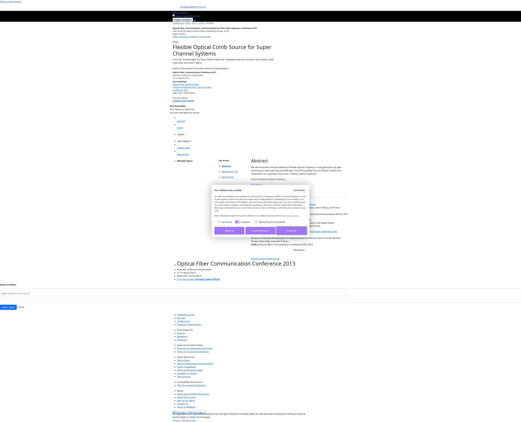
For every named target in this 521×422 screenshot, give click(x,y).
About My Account (186, 397)
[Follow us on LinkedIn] (175, 410)
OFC (188, 23)
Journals (181, 317)
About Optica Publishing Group (193, 394)
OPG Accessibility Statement (191, 385)
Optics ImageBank (186, 366)
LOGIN (183, 7)
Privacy (176, 420)
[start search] (176, 8)
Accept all (291, 230)
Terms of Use (189, 420)
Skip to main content (10, 1)
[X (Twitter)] (173, 410)
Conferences (178, 23)
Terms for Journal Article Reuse (193, 351)
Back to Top (228, 177)
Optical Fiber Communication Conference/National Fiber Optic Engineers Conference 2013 (192, 87)
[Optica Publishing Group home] (186, 15)
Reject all (229, 230)
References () (230, 171)
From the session (198, 279)
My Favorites (179, 412)
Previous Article (259, 258)
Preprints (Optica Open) (189, 324)
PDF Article (224, 160)
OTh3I (201, 23)
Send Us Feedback (186, 407)
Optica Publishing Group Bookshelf (195, 363)
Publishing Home (186, 314)
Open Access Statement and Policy (194, 348)
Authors (181, 333)
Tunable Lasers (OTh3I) (183, 101)
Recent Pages (197, 412)
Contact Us (182, 403)
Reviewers (182, 336)
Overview (300, 190)
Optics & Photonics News (190, 370)
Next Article (273, 258)
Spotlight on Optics (187, 373)
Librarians (182, 339)
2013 (194, 23)
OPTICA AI (200, 7)
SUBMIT (191, 7)
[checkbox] (223, 222)
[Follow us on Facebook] (174, 410)
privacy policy (292, 215)
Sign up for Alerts (186, 400)
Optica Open (183, 360)
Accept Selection (260, 230)
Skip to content (180, 12)
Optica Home (183, 376)
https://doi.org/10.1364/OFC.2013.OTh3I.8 (192, 36)
